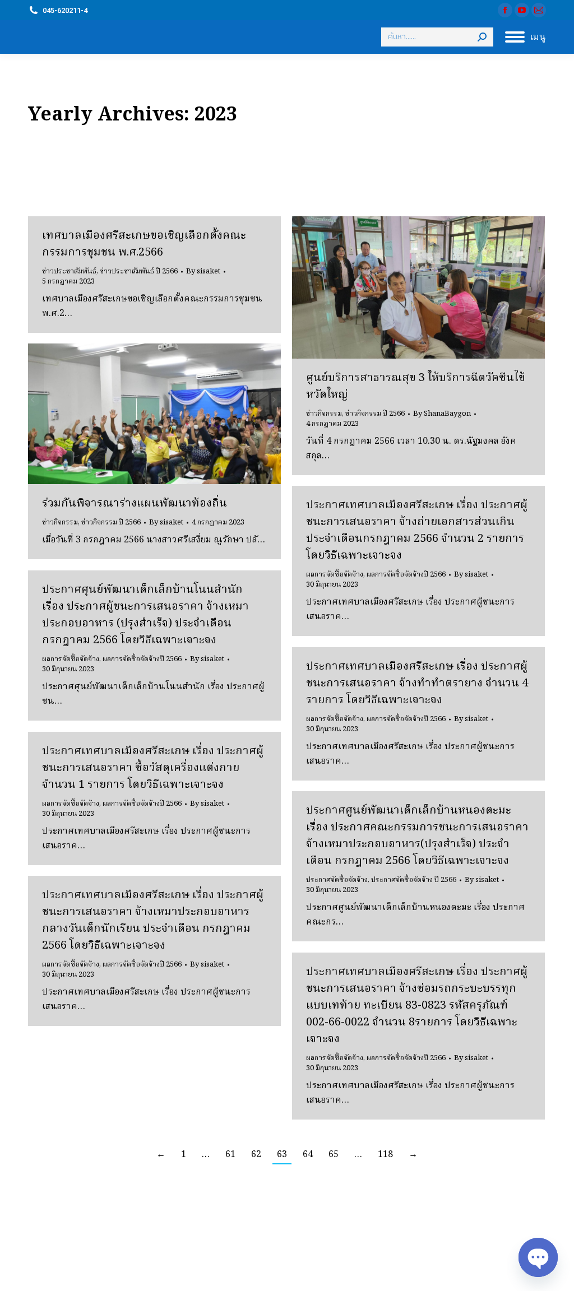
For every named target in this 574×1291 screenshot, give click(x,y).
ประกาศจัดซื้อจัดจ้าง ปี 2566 (413, 880)
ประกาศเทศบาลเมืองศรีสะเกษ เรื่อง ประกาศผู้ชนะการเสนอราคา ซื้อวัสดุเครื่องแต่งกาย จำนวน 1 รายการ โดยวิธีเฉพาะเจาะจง (152, 768)
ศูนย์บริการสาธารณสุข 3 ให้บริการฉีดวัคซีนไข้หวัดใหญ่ (415, 386)
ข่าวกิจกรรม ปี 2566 (375, 414)
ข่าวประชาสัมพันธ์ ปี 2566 (139, 271)
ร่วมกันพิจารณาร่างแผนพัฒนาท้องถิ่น (134, 504)
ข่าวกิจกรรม (324, 414)
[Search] (482, 37)
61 (230, 1155)
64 (308, 1155)
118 (385, 1155)
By (203, 272)
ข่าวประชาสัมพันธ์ (69, 271)
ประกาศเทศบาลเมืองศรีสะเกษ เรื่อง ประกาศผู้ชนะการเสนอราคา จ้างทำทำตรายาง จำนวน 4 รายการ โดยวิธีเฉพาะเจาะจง (417, 683)
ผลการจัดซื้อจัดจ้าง (334, 575)
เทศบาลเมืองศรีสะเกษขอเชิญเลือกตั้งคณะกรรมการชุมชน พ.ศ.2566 (144, 244)
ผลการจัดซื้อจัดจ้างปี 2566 (406, 575)
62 (256, 1155)
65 (333, 1155)
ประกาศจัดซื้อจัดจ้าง (337, 880)
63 (282, 1155)
